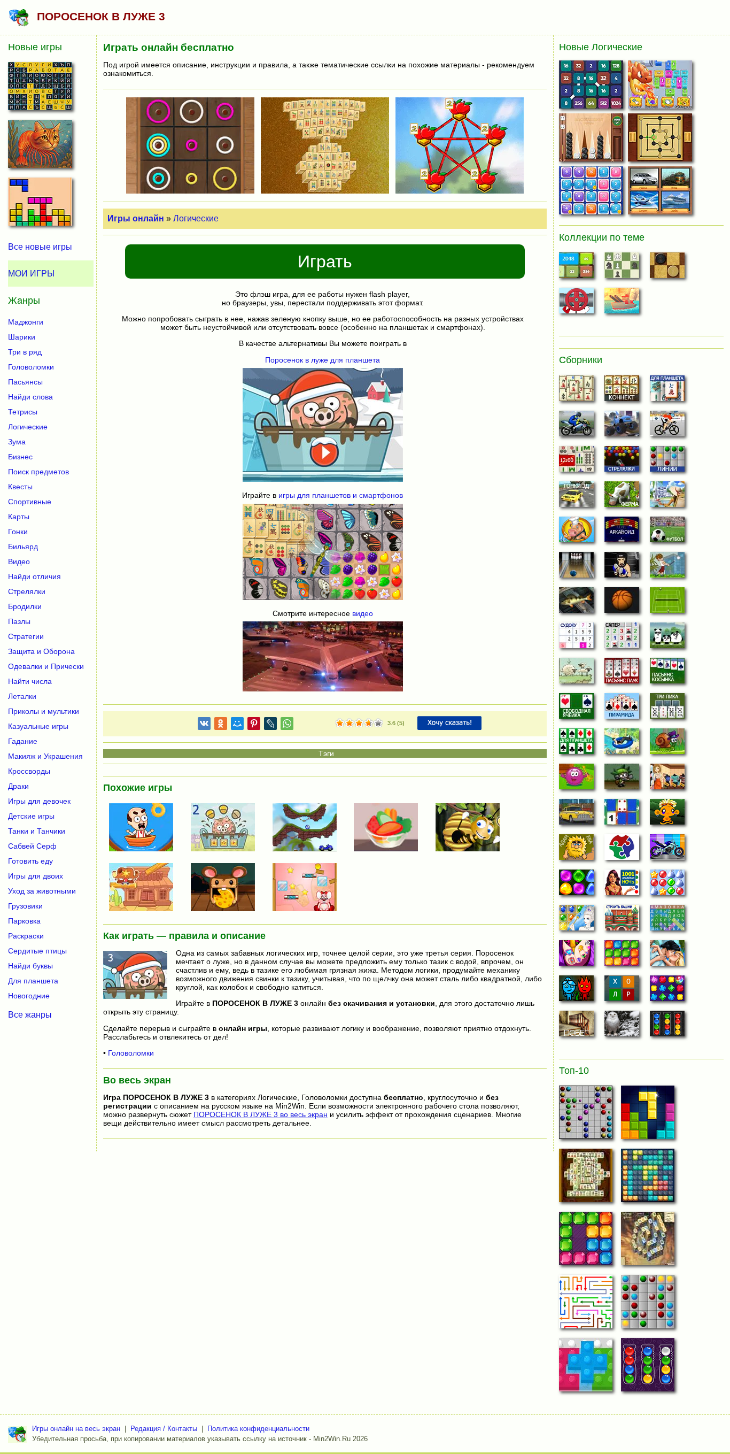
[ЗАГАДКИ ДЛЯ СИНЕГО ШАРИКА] (309, 828)
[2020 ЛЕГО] (585, 1368)
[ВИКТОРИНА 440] (661, 192)
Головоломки (131, 1053)
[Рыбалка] (576, 603)
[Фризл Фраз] (576, 780)
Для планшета (33, 980)
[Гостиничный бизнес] (667, 497)
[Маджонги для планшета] (667, 391)
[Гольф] (667, 568)
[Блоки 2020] (621, 956)
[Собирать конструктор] (667, 850)
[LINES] (647, 1305)
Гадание (22, 741)
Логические (196, 218)
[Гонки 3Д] (576, 497)
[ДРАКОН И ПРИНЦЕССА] (661, 86)
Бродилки (25, 606)
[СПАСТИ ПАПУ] (145, 828)
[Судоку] (576, 638)
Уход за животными (42, 891)
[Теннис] (667, 603)
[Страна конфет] (576, 886)
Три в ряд (25, 352)
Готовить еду (30, 861)
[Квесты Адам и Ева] (576, 850)
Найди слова (30, 397)
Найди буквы (30, 965)
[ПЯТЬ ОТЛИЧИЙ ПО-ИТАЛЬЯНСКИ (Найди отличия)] (40, 147)
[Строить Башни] (621, 921)
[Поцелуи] (667, 956)
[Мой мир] (237, 725)
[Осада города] (621, 780)
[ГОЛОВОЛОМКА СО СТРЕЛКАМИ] (585, 1305)
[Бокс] (621, 568)
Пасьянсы (25, 382)
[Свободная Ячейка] (576, 709)
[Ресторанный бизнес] (576, 533)
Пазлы (19, 621)
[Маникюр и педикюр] (576, 956)
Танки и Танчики (36, 831)
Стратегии (26, 636)
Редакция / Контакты (163, 1429)
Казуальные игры (38, 726)
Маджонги (25, 322)
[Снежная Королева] (576, 921)
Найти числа (30, 681)
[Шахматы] (621, 268)
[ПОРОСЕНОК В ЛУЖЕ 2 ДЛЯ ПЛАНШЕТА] (227, 828)
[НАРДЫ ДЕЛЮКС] (592, 139)
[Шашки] (667, 268)
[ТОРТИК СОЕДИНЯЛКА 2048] (592, 192)
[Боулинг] (576, 568)
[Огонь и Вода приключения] (576, 991)
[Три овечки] (576, 674)
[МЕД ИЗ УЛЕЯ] (472, 828)
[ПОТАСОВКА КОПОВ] (145, 888)
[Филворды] (667, 921)
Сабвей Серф (32, 846)
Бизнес (20, 456)
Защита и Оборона (41, 651)
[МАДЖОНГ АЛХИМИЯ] (647, 1242)
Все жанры (30, 1014)
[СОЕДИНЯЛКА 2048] (592, 86)
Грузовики (25, 906)
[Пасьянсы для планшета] (576, 744)
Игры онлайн (135, 218)
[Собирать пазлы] (621, 850)
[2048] (576, 268)
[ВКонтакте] (204, 725)
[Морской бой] (621, 304)
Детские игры (31, 816)
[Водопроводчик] (576, 304)
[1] (340, 723)
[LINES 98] (585, 1115)
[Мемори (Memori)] (621, 815)
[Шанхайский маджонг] (576, 391)
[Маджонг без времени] (576, 462)
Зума (17, 441)
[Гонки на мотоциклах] (576, 427)
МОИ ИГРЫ (31, 273)
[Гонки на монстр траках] (621, 427)
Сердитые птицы (37, 951)
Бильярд (23, 546)
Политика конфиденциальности (258, 1429)
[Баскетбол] (621, 603)
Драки (18, 786)
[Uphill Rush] (621, 744)
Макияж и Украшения (45, 756)
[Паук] (621, 674)
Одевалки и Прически (46, 666)
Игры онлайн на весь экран (76, 1429)
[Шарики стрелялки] (621, 462)
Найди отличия (34, 576)
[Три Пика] (667, 709)
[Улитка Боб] (667, 744)
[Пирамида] (621, 709)
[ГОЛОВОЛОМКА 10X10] (647, 1179)
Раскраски (26, 936)
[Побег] (576, 1027)
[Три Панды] (667, 638)
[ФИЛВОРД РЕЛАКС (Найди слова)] (40, 89)
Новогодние (29, 995)
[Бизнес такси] (576, 815)
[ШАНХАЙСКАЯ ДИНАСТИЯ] (585, 1179)
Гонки (18, 531)
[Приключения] (621, 1027)
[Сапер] (621, 638)
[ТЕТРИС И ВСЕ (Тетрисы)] (40, 205)
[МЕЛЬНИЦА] (661, 139)
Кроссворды (29, 771)
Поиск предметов (38, 471)
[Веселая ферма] (621, 497)
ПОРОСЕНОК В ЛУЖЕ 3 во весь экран (260, 1114)
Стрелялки (26, 591)
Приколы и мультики (43, 711)
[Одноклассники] (220, 725)
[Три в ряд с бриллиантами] (667, 991)
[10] (585, 1242)
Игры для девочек (39, 801)
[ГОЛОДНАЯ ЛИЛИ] (309, 888)
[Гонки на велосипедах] (667, 427)
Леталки (22, 696)
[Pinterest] (253, 725)
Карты (18, 516)
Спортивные (29, 501)
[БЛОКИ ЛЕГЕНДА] (647, 1115)
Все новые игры (40, 246)
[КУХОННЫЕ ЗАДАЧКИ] (390, 828)
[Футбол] (667, 533)
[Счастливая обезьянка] (667, 815)
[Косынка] (667, 674)
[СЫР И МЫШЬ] (227, 888)
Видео (19, 561)
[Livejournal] (270, 725)
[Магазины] (667, 780)
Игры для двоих (35, 876)
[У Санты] (667, 886)
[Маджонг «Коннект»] (621, 391)
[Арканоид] (621, 533)
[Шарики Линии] (667, 462)
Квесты (20, 486)
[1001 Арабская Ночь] (621, 886)
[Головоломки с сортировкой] (667, 1027)
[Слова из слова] (621, 991)
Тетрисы (22, 411)
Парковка (24, 921)
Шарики (21, 337)
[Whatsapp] (287, 725)
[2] (344, 723)
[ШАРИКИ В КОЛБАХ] (647, 1368)
